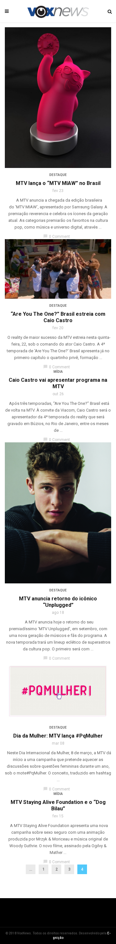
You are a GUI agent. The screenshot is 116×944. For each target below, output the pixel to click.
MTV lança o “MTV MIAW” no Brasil (58, 183)
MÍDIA (58, 371)
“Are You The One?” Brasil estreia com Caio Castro (58, 317)
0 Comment (56, 236)
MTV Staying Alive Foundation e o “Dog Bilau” (58, 805)
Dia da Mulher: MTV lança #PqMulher (58, 736)
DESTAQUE (58, 175)
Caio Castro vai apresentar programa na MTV (58, 383)
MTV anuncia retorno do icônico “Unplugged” (58, 602)
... (30, 869)
